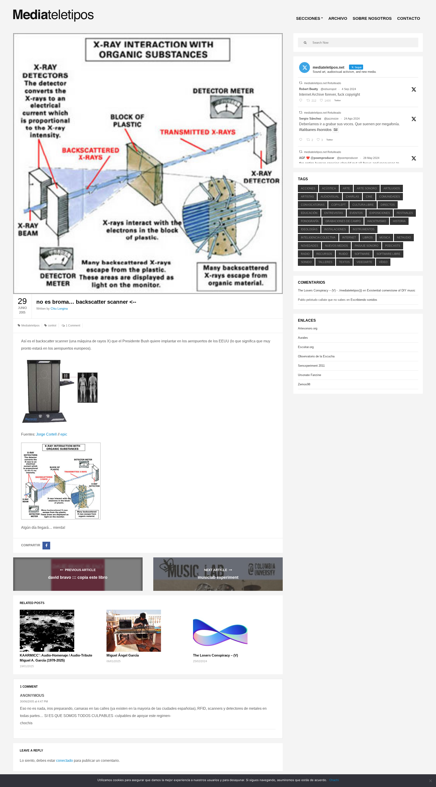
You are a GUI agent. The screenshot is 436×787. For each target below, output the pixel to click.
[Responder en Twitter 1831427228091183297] (301, 100)
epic (63, 434)
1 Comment (73, 325)
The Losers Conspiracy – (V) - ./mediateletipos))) (330, 290)
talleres (325, 262)
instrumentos (363, 229)
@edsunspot (328, 89)
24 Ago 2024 (352, 118)
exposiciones (379, 213)
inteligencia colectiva (318, 237)
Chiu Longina (59, 308)
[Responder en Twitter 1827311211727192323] (301, 140)
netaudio (404, 237)
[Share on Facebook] (46, 545)
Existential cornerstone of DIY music (391, 290)
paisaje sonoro (366, 245)
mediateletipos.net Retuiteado (322, 83)
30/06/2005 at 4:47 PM (34, 701)
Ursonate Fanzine (309, 375)
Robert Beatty (308, 89)
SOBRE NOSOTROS (372, 18)
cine (369, 196)
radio (305, 254)
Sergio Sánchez (310, 118)
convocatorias (313, 204)
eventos (356, 213)
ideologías (309, 229)
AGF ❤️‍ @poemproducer (316, 158)
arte (346, 188)
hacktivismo (376, 221)
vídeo (383, 262)
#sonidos (324, 130)
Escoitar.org (306, 347)
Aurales (303, 337)
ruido (343, 254)
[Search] (305, 42)
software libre (388, 254)
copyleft (338, 204)
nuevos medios (336, 245)
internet (349, 237)
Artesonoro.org (307, 328)
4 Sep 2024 (349, 89)
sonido (306, 262)
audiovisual (330, 196)
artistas (307, 196)
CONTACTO (408, 18)
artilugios (392, 188)
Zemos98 (304, 384)
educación (309, 213)
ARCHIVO (337, 18)
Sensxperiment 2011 (311, 365)
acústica (329, 188)
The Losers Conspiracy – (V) (215, 655)
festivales (405, 213)
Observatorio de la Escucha (316, 356)
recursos (324, 254)
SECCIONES (308, 18)
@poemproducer (347, 158)
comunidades (389, 196)
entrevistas (333, 213)
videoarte (364, 262)
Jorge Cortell (46, 434)
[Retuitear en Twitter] (300, 83)
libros (368, 237)
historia (399, 221)
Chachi (334, 780)
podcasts (392, 245)
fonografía (310, 221)
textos (344, 262)
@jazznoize (331, 118)
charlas (352, 196)
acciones (308, 188)
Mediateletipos (30, 325)
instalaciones (335, 229)
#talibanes (307, 130)
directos (388, 204)
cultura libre (363, 204)
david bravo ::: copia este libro (77, 577)
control (52, 325)
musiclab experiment (218, 577)
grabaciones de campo (343, 221)
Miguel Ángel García (123, 655)
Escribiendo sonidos (364, 299)
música (384, 237)
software (362, 254)
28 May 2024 (371, 158)
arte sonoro (367, 188)
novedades (309, 245)
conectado (64, 760)
